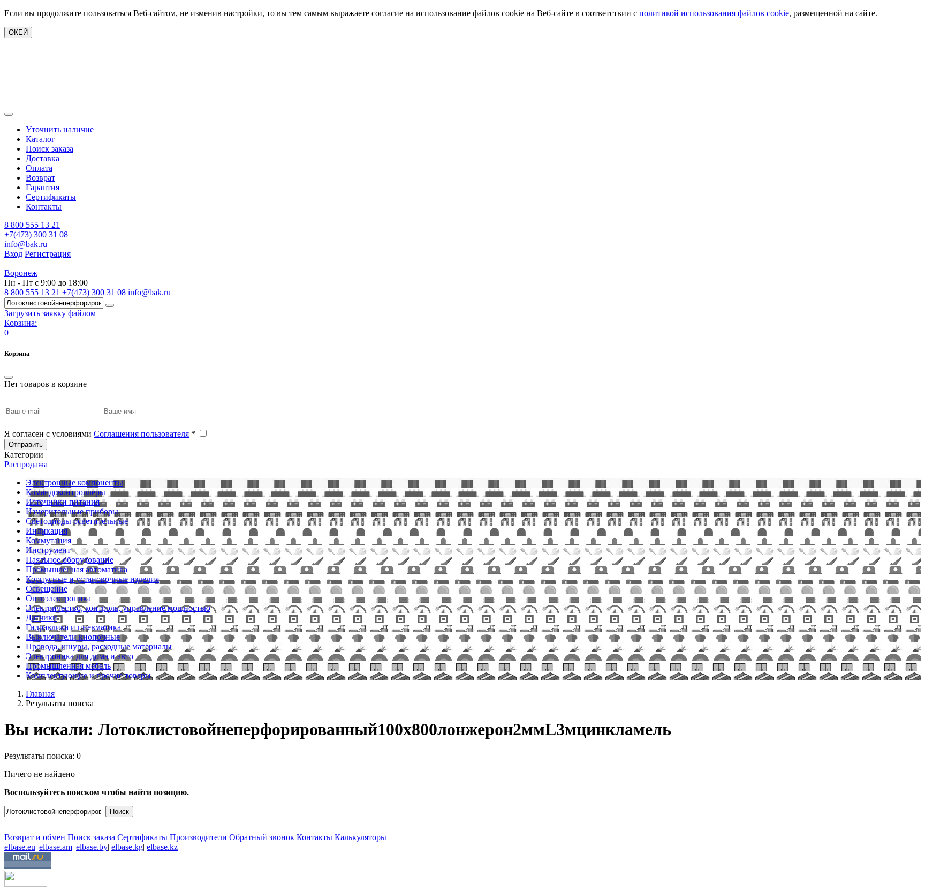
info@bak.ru (25, 244)
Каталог (40, 139)
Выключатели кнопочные (73, 636)
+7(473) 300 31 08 (36, 234)
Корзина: (20, 322)
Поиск (119, 811)
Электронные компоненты (74, 482)
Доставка (42, 158)
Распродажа (26, 464)
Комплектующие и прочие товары (88, 675)
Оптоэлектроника (58, 598)
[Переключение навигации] (8, 114)
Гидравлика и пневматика (73, 627)
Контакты (44, 206)
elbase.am (55, 846)
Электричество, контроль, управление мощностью (118, 607)
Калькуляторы (360, 837)
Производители (198, 837)
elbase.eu (19, 846)
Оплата (39, 168)
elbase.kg (127, 846)
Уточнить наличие (60, 129)
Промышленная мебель (68, 665)
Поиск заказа (49, 148)
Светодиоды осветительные (77, 521)
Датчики (41, 617)
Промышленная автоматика (76, 569)
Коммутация (48, 540)
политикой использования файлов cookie (714, 13)
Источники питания (63, 501)
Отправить (26, 444)
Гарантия (42, 187)
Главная (40, 693)
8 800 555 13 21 (32, 224)
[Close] (8, 377)
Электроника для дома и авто (79, 656)
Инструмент (48, 550)
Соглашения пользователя (141, 433)
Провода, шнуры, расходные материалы (99, 646)
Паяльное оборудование (69, 559)
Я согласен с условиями (99, 433)
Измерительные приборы (72, 511)
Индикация (46, 530)
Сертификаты (51, 196)
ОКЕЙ (18, 32)
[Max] (12, 821)
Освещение (46, 588)
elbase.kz (162, 846)
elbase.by (92, 846)
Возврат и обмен (34, 837)
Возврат (40, 177)
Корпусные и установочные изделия (92, 579)
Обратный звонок (261, 837)
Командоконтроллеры (65, 492)
